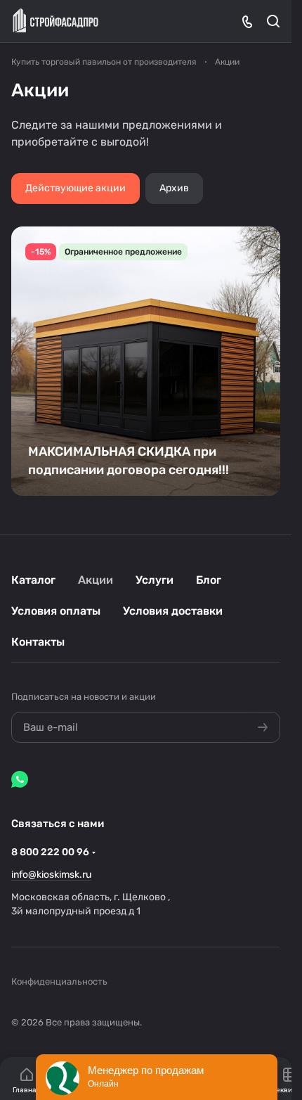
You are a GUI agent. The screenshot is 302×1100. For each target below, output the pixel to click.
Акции (95, 580)
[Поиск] (273, 21)
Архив (174, 188)
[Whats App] (19, 779)
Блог (208, 580)
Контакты (38, 641)
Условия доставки (173, 611)
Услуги (154, 580)
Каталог (33, 580)
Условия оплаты (55, 611)
